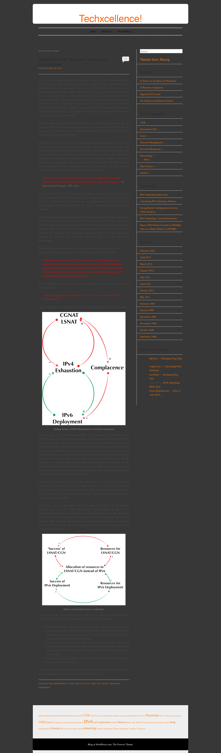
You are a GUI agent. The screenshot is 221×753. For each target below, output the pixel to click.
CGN (77, 684)
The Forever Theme (123, 744)
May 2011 (145, 297)
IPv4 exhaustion (77, 722)
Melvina (153, 358)
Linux (143, 136)
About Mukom (124, 31)
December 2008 (148, 317)
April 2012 (145, 284)
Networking (60, 684)
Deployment (108, 716)
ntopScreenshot (44, 729)
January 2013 (147, 270)
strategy (74, 729)
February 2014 (147, 250)
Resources (106, 31)
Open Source (146, 166)
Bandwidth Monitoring (69, 716)
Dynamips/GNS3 (148, 129)
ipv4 (82, 684)
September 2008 (148, 336)
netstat (145, 722)
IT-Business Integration (151, 87)
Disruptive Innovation (137, 716)
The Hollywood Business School (156, 101)
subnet (79, 729)
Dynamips (152, 715)
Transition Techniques (137, 729)
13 (125, 59)
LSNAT (93, 684)
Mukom (122, 722)
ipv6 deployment (102, 722)
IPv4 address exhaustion (61, 722)
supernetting (108, 729)
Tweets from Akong (155, 59)
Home (93, 31)
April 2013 (145, 257)
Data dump (99, 716)
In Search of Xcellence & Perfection (158, 81)
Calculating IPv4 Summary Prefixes (158, 201)
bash (80, 716)
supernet (100, 729)
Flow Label (164, 716)
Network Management (151, 142)
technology (124, 729)
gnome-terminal (175, 716)
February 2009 (147, 303)
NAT (98, 684)
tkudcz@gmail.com (159, 391)
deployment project (120, 716)
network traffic (163, 722)
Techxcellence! (110, 18)
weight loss (155, 366)
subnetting (89, 728)
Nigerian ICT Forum (150, 94)
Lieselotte (154, 374)
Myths (128, 722)
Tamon (116, 729)
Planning (55, 728)
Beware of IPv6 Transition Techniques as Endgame (73, 61)
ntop (173, 722)
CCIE (142, 122)
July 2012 (145, 277)
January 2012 (147, 290)
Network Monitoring (150, 149)
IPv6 (51, 684)
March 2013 (146, 264)
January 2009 (147, 310)
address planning (45, 716)
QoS (62, 729)
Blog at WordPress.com (99, 744)
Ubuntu (144, 173)
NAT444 (105, 684)
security (67, 729)
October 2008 (147, 330)
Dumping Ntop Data (171, 358)
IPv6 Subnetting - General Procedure (158, 218)
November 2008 (148, 323)
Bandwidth (56, 716)
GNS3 (42, 722)
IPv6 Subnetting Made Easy (154, 194)
